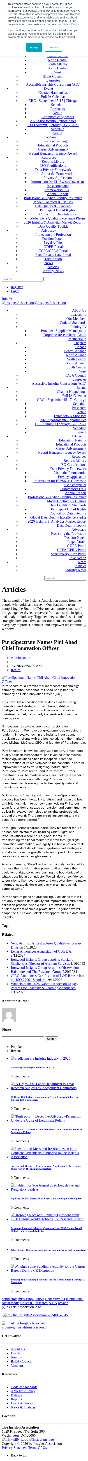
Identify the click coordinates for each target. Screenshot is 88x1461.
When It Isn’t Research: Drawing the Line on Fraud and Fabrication (48, 1249)
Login (15, 291)
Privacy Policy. (70, 24)
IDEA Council (21, 1361)
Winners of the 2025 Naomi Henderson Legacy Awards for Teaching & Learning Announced (44, 986)
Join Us (16, 1357)
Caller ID (27, 1303)
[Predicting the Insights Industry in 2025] (40, 1058)
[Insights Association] (18, 303)
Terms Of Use (38, 1448)
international (74, 1299)
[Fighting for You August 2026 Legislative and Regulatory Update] (48, 1189)
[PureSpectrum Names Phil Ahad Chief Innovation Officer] (44, 682)
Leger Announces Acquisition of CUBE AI (41, 951)
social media (10, 1303)
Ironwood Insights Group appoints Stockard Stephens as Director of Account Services (42, 961)
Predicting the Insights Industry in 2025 (32, 1067)
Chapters (17, 1365)
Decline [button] (53, 47)
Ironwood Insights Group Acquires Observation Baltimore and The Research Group (45, 970)
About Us (18, 1349)
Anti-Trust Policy (23, 1391)
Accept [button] (34, 47)
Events (16, 1353)
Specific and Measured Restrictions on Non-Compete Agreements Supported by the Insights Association (46, 1167)
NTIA (53, 1303)
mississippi (26, 1299)
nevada (63, 1303)
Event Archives (22, 1403)
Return (16, 670)
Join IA (7, 299)
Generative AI (55, 1299)
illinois (39, 1299)
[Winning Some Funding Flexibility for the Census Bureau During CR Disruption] (48, 1270)
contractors (9, 1299)
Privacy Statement (15, 1448)
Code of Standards (24, 1387)
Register (17, 287)
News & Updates (23, 1407)
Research (41, 1303)
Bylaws (16, 1395)
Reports (16, 1399)
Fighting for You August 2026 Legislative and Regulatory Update (46, 1198)
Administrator (20, 658)
